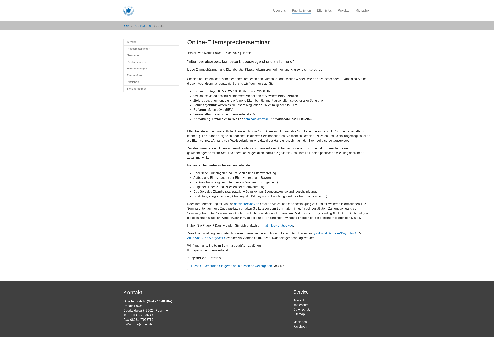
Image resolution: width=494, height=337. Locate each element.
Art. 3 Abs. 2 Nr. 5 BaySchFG (207, 238)
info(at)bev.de (143, 324)
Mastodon (300, 321)
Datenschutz (301, 309)
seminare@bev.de (256, 119)
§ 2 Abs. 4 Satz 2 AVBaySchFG (334, 233)
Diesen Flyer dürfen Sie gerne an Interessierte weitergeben (232, 266)
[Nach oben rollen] (485, 328)
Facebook (300, 326)
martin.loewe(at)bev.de (277, 225)
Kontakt (298, 300)
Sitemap (299, 314)
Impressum (300, 305)
